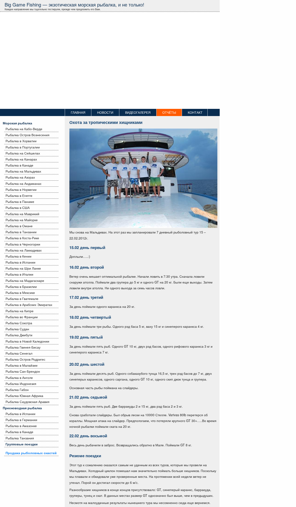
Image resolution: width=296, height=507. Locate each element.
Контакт (195, 112)
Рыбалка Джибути (19, 335)
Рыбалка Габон (17, 389)
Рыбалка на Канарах (21, 159)
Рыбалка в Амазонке (21, 425)
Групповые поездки (22, 444)
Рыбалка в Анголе (19, 377)
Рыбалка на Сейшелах (23, 153)
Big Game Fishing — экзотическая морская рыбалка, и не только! (74, 4)
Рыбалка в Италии (19, 274)
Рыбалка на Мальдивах (23, 171)
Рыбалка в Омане (19, 226)
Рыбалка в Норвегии (21, 189)
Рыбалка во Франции (22, 317)
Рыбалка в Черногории (23, 244)
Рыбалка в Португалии (23, 147)
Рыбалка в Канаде (19, 165)
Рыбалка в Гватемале (22, 298)
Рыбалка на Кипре (20, 311)
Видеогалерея (138, 112)
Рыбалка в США (18, 207)
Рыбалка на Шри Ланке (23, 268)
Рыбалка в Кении (18, 256)
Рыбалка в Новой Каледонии (27, 341)
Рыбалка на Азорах (20, 177)
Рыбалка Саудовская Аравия (27, 401)
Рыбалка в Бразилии (21, 286)
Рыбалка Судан (17, 329)
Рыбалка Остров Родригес (25, 359)
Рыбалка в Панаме (20, 201)
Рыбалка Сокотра (19, 323)
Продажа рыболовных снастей (31, 452)
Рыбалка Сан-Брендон (23, 371)
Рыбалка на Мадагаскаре (25, 280)
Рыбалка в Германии (21, 419)
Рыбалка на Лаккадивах (24, 250)
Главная (78, 112)
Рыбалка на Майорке (22, 219)
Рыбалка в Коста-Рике (22, 238)
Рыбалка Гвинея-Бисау (23, 347)
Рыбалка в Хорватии (21, 141)
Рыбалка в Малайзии (21, 365)
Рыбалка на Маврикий (22, 213)
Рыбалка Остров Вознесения (27, 134)
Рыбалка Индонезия (21, 383)
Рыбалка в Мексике (20, 292)
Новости (105, 112)
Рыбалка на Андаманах (23, 183)
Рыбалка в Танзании (21, 232)
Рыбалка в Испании (20, 262)
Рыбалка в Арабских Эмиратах (29, 304)
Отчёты (169, 112)
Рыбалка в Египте (19, 195)
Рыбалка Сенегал (19, 353)
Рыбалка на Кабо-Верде (24, 128)
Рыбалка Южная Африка (24, 395)
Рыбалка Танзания (20, 438)
